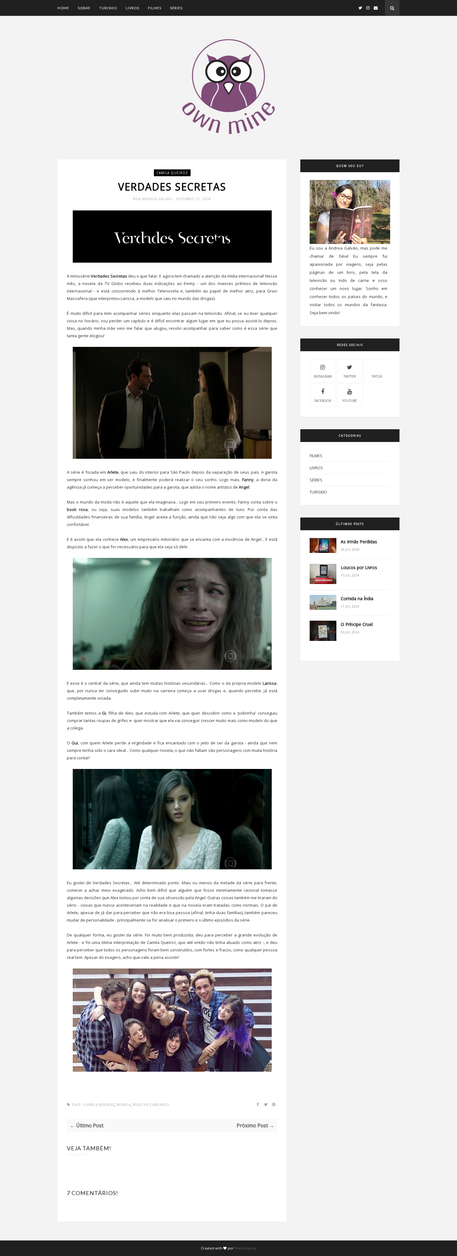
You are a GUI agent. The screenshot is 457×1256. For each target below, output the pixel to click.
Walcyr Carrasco (150, 1104)
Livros (132, 8)
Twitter (350, 376)
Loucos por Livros (359, 567)
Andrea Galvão (157, 199)
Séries (176, 8)
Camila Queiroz (172, 173)
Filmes (154, 8)
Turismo (108, 8)
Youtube (349, 400)
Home (63, 8)
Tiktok (377, 376)
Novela (123, 1104)
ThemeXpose (245, 1248)
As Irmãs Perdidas (359, 542)
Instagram (323, 376)
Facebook (322, 400)
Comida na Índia (357, 598)
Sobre (84, 8)
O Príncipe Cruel (357, 624)
